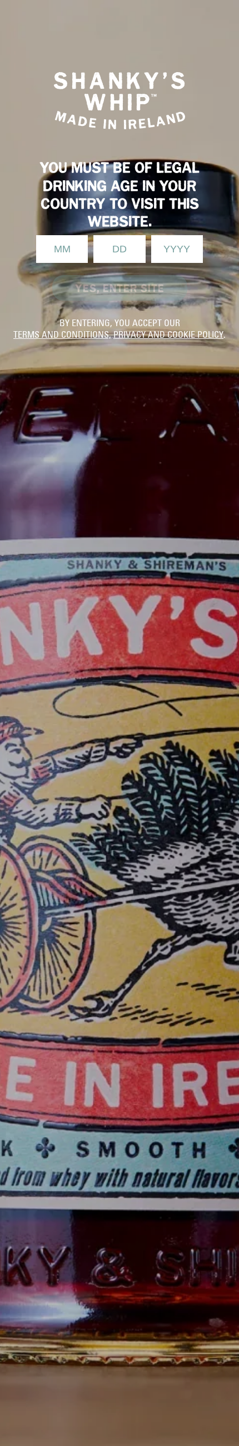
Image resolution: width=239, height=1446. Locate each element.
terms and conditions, (62, 334)
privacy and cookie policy (168, 334)
